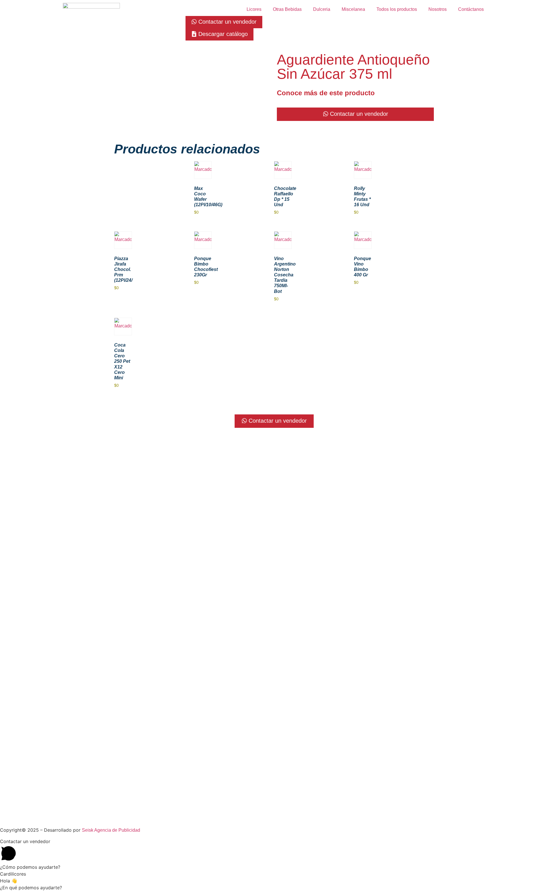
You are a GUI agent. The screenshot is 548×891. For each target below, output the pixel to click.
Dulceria (321, 9)
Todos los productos (396, 9)
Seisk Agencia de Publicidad (111, 830)
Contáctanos (471, 9)
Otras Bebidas (287, 9)
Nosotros (437, 9)
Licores (254, 9)
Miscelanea (353, 9)
